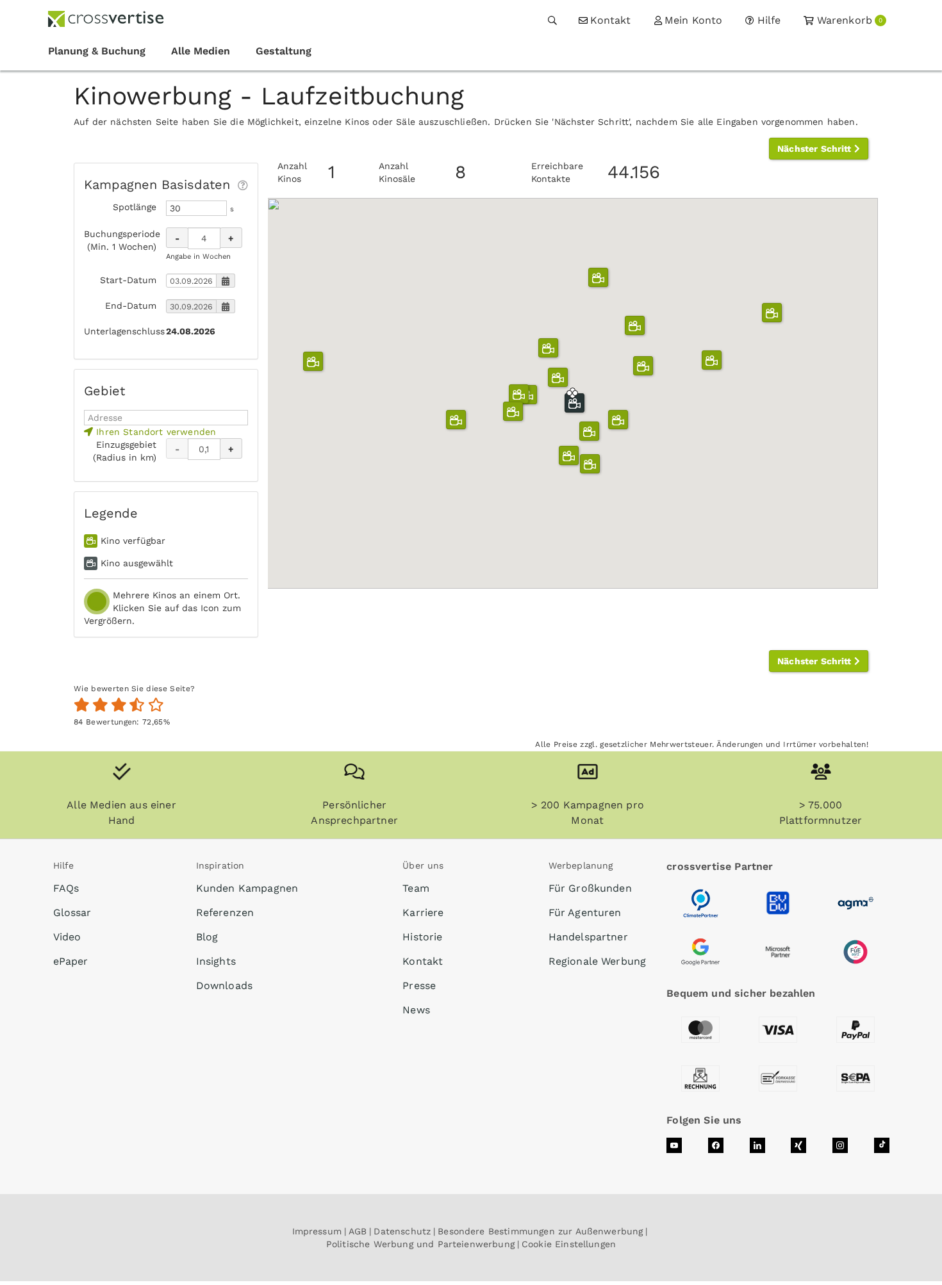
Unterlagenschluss (120, 331)
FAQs (66, 888)
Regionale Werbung (598, 961)
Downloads (224, 985)
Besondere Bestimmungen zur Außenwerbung (540, 1231)
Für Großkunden (590, 888)
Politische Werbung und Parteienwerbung (420, 1244)
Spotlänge (134, 207)
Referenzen (225, 912)
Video (67, 937)
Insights (216, 961)
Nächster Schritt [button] (815, 148)
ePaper (70, 961)
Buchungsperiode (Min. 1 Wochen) (120, 240)
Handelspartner (588, 937)
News (416, 1010)
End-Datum (130, 305)
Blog (207, 937)
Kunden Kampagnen (247, 888)
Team (415, 888)
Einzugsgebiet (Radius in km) (124, 450)
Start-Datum (128, 280)
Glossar (72, 912)
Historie (422, 937)
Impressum (317, 1231)
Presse (419, 985)
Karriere (422, 912)
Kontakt (422, 961)
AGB (358, 1231)
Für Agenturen (585, 912)
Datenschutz (402, 1231)
